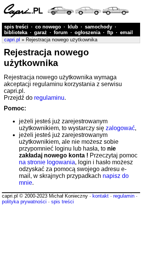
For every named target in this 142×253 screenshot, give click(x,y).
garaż (40, 32)
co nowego (48, 27)
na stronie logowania (47, 162)
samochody (98, 27)
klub (73, 27)
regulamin (123, 196)
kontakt (100, 196)
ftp (110, 32)
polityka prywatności (24, 201)
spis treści (16, 27)
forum (61, 32)
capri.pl (12, 39)
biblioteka (15, 32)
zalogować (120, 128)
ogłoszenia (87, 32)
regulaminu (49, 97)
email (126, 32)
